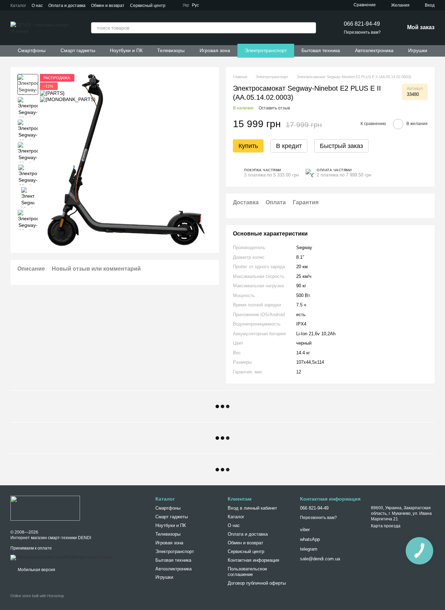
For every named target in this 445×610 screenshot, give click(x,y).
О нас (37, 5)
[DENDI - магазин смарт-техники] (45, 507)
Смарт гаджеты (77, 50)
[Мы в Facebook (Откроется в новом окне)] (218, 5)
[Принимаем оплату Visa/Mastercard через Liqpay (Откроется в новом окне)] (61, 557)
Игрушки (417, 50)
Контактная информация (253, 560)
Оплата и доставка (67, 5)
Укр (186, 5)
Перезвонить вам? (362, 32)
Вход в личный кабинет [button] (252, 508)
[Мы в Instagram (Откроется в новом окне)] (235, 5)
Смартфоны (32, 50)
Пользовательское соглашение (247, 571)
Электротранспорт (266, 50)
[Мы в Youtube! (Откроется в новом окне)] (226, 5)
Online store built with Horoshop (37, 596)
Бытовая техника (320, 50)
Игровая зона (215, 50)
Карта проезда (385, 526)
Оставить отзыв (274, 108)
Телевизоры (171, 50)
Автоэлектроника (374, 50)
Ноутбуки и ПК (126, 50)
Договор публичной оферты (257, 583)
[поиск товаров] (310, 27)
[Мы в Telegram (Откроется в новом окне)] (210, 5)
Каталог (18, 5)
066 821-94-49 (362, 24)
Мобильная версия (36, 569)
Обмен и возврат (107, 5)
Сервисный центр (147, 5)
